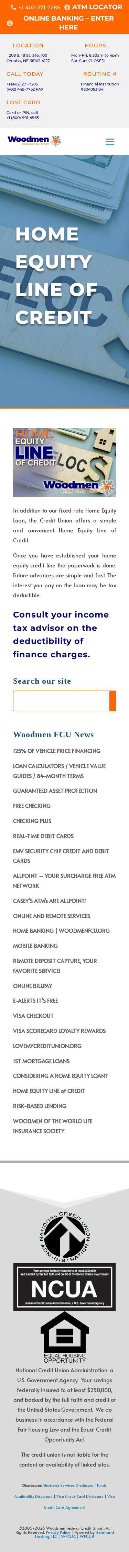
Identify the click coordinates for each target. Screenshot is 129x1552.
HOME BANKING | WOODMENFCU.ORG (61, 930)
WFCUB (87, 1536)
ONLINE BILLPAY (32, 985)
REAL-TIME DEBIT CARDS (43, 835)
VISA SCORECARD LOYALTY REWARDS (59, 1030)
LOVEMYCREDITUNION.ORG (47, 1045)
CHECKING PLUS (32, 820)
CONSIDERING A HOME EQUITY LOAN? (60, 1075)
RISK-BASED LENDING (39, 1105)
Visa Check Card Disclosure (80, 1496)
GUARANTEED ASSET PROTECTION (55, 790)
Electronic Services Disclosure (68, 1485)
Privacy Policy (58, 1532)
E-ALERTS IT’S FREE (35, 1000)
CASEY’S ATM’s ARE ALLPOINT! (49, 900)
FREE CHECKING (32, 805)
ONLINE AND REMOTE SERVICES (51, 915)
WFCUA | (70, 1536)
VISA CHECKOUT (33, 1015)
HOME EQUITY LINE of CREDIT (49, 1090)
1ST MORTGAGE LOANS (41, 1061)
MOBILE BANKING (35, 945)
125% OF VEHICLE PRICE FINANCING (56, 750)
